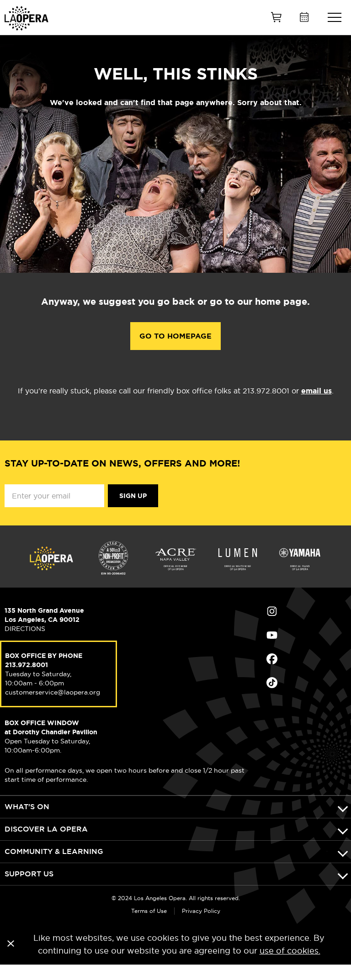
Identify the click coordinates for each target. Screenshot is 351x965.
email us (316, 391)
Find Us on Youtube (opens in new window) (306, 635)
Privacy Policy (201, 910)
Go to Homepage (175, 336)
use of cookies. (290, 950)
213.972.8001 (26, 665)
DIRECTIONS (25, 629)
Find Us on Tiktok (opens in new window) (306, 682)
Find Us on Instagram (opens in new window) (306, 611)
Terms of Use (149, 910)
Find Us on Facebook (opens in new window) (306, 658)
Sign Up (133, 496)
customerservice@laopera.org (52, 692)
